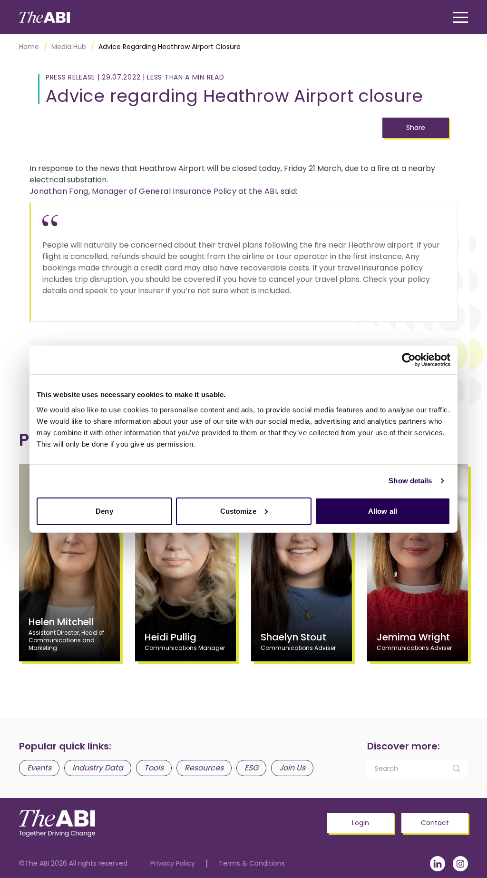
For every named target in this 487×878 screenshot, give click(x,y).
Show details (410, 481)
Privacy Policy (172, 863)
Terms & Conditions (252, 863)
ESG (251, 767)
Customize (238, 511)
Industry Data (97, 767)
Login (360, 823)
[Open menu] (460, 17)
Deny (104, 511)
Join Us (292, 767)
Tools (154, 767)
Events (39, 767)
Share (415, 127)
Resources (204, 767)
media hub (68, 46)
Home (29, 46)
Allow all (382, 511)
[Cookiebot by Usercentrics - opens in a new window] (408, 360)
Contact (435, 823)
